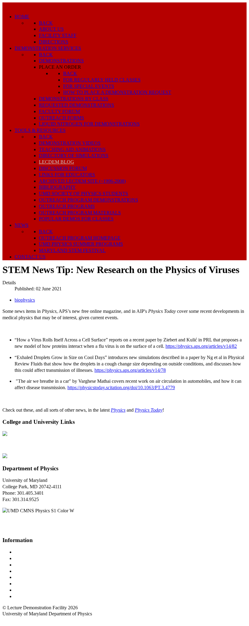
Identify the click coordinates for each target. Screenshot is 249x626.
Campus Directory (32, 552)
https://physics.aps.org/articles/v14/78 (130, 370)
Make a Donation (31, 583)
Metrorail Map (28, 571)
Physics (118, 410)
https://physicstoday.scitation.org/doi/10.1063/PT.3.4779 (121, 387)
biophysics (25, 300)
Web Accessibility (32, 596)
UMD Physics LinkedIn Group (44, 590)
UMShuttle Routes (32, 577)
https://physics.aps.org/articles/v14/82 (201, 346)
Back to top (13, 620)
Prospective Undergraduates (41, 558)
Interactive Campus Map (38, 564)
